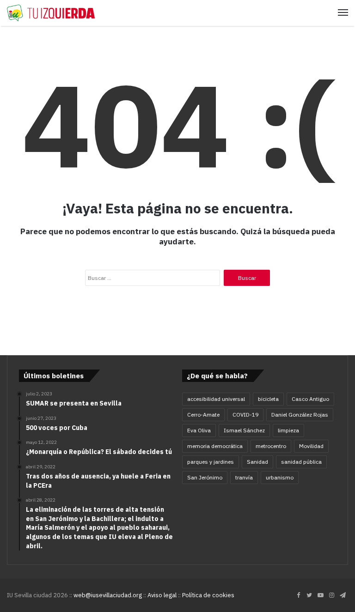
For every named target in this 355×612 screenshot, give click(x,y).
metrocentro (271, 445)
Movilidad (311, 445)
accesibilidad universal (216, 398)
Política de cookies (208, 595)
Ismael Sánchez (244, 430)
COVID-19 (245, 414)
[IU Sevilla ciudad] (51, 13)
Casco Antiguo (310, 398)
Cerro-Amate (203, 414)
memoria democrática (215, 445)
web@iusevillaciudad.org (107, 595)
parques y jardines (210, 461)
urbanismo (280, 477)
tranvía (244, 477)
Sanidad (257, 461)
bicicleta (268, 398)
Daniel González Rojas (299, 414)
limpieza (288, 430)
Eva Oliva (199, 430)
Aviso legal (162, 595)
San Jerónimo (204, 477)
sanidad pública (301, 461)
